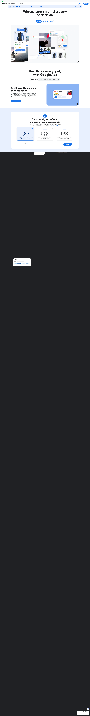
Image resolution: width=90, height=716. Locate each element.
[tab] (34, 79)
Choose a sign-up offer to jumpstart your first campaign (45, 120)
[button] (78, 61)
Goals (9, 3)
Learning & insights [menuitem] (18, 1)
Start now (86, 3)
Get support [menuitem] (25, 1)
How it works (12, 3)
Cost (16, 3)
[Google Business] (2, 1)
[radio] (25, 133)
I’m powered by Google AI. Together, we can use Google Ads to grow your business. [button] (83, 712)
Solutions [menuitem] (12, 1)
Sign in (80, 3)
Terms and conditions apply (54, 125)
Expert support (20, 3)
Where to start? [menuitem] (7, 1)
